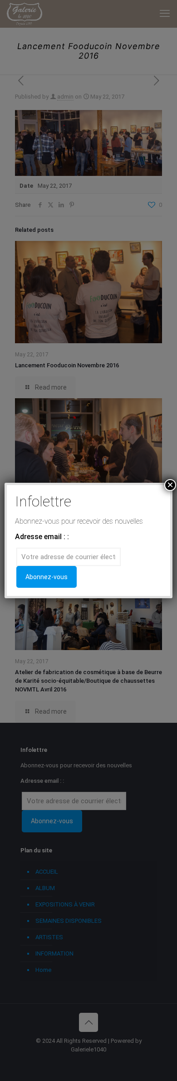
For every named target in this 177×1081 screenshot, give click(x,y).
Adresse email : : (42, 536)
